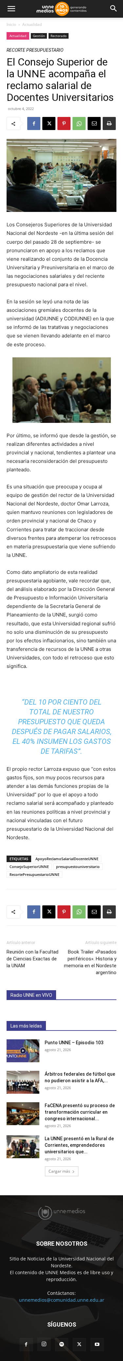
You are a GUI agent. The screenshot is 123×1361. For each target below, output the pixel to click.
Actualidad (32, 24)
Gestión (39, 35)
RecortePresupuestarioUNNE (34, 874)
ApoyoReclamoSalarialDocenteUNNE (66, 858)
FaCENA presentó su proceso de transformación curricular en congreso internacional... (80, 1112)
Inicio (11, 24)
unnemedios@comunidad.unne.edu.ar (61, 1300)
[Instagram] (44, 1344)
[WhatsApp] (79, 123)
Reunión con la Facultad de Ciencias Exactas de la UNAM (32, 959)
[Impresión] (109, 123)
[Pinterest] (64, 123)
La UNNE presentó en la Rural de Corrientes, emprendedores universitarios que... (79, 1145)
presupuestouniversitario (78, 866)
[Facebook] (33, 123)
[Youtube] (97, 1344)
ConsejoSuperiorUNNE (29, 866)
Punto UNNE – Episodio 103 (74, 1042)
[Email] (94, 123)
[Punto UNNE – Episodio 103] (23, 1050)
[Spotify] (61, 1344)
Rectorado (59, 35)
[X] (48, 123)
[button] (11, 9)
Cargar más (59, 1171)
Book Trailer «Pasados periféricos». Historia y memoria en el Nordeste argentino (90, 962)
